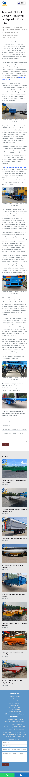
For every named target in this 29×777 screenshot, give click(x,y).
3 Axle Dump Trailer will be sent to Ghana (14, 538)
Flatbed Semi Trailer (14, 699)
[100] (7, 775)
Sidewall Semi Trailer (14, 703)
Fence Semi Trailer (14, 705)
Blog (3, 37)
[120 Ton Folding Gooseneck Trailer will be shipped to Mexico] (14, 497)
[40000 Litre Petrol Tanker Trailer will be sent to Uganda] (14, 640)
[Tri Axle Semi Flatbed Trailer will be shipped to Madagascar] (14, 669)
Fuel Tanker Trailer (14, 696)
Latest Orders (10, 37)
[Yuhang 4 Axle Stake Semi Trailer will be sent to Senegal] (14, 468)
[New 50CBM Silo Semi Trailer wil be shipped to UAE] (14, 553)
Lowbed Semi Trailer (14, 701)
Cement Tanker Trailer (14, 711)
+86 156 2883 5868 (19, 727)
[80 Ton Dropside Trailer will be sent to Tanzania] (14, 582)
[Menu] (26, 3)
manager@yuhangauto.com (16, 729)
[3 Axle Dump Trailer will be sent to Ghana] (14, 526)
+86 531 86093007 (17, 725)
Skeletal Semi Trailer (14, 707)
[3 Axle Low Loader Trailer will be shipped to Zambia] (14, 611)
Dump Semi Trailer (14, 709)
